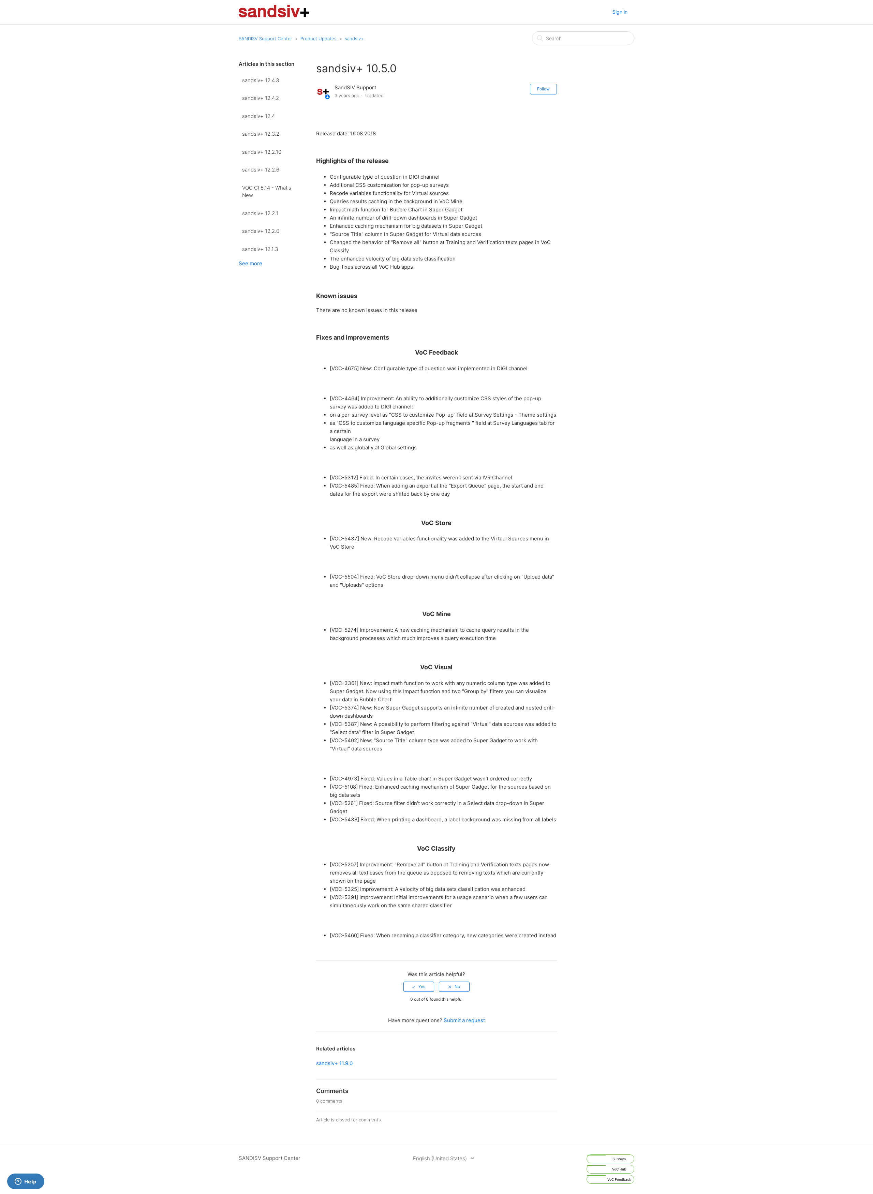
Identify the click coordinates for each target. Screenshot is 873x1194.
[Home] (274, 15)
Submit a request (464, 1020)
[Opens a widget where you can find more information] (25, 1182)
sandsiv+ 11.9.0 (334, 1063)
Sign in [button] (619, 12)
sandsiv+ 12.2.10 (261, 152)
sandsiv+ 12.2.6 (260, 169)
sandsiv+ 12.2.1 (260, 213)
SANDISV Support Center (265, 38)
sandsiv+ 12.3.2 (260, 134)
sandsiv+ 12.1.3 (260, 249)
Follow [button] (543, 88)
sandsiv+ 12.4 (258, 116)
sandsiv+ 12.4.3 (260, 80)
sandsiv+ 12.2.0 (260, 231)
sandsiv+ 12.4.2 (260, 98)
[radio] (418, 987)
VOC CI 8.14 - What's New (266, 191)
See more (250, 263)
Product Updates (318, 38)
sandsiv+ (354, 38)
